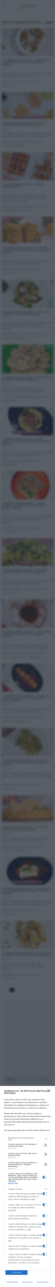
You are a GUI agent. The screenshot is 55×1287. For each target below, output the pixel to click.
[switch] (45, 1145)
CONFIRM (16, 1273)
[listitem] (27, 1139)
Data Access (27, 1282)
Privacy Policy (42, 1282)
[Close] (49, 1091)
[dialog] (27, 1186)
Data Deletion (12, 1282)
